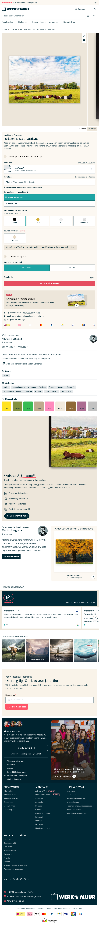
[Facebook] (21, 879)
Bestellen (11, 765)
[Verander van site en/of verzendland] (95, 2)
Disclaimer (41, 908)
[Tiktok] (29, 879)
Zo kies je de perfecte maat (85, 177)
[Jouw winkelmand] (95, 9)
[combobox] (44, 16)
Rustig (5, 375)
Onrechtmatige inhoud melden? (58, 908)
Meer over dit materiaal (86, 162)
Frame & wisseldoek (16, 197)
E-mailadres (10, 695)
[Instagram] (13, 879)
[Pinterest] (17, 879)
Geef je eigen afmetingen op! (25, 187)
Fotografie (71, 387)
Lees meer (21, 346)
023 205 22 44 (27, 747)
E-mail (38, 754)
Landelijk (28, 391)
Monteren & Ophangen (17, 775)
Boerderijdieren (51, 391)
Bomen (60, 387)
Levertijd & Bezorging (16, 772)
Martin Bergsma (14, 135)
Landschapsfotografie (12, 391)
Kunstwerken (7, 22)
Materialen (53, 22)
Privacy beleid (77, 908)
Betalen (10, 768)
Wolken (42, 387)
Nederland (32, 387)
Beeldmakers (38, 22)
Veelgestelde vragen (16, 761)
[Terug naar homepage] (16, 9)
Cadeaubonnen (14, 779)
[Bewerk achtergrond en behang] (84, 40)
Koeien (6, 387)
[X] (25, 879)
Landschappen (18, 387)
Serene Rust (66, 391)
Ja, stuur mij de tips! (16, 707)
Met (74, 267)
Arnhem (38, 391)
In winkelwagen (51, 283)
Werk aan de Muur (15, 835)
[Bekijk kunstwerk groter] (84, 36)
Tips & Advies (69, 22)
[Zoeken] (94, 15)
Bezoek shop (7, 346)
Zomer (51, 387)
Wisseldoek (12, 203)
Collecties (22, 22)
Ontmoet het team (62, 776)
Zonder (28, 267)
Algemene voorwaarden (26, 908)
